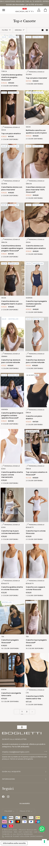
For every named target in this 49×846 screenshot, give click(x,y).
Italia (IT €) (25, 811)
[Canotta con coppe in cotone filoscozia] (37, 561)
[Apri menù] (5, 10)
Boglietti (8, 830)
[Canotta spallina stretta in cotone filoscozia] (12, 561)
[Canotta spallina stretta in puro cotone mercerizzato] (12, 446)
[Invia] (45, 752)
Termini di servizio (16, 759)
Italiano (8, 811)
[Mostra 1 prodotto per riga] (42, 30)
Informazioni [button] (8, 779)
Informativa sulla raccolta (14, 843)
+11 (23, 649)
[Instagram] (8, 797)
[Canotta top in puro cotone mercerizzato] (12, 505)
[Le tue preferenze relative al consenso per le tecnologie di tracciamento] (44, 841)
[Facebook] (3, 797)
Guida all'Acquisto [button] (11, 771)
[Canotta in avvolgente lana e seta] (12, 670)
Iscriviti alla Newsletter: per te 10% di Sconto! (24, 4)
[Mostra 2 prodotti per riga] (47, 30)
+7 (23, 702)
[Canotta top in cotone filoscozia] (37, 505)
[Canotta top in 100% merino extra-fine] (37, 670)
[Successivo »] (32, 711)
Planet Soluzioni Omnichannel (28, 836)
